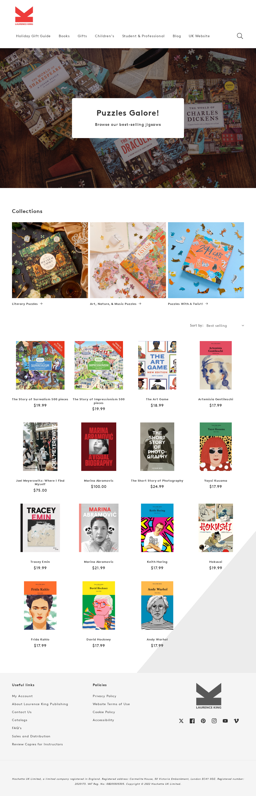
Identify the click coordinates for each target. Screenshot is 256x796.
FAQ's (17, 728)
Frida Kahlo (40, 639)
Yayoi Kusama (215, 480)
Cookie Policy (104, 712)
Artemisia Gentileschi (215, 399)
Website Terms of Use (111, 704)
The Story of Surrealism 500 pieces (40, 399)
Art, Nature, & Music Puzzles (113, 304)
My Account (22, 696)
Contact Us (22, 712)
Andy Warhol (157, 639)
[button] (240, 36)
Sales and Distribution (31, 736)
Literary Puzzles (25, 304)
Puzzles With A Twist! (186, 304)
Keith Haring (157, 562)
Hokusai (215, 562)
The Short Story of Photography (157, 480)
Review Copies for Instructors (37, 744)
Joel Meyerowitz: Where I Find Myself (40, 482)
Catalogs (20, 720)
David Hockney (98, 639)
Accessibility (103, 720)
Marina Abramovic (99, 480)
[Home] (24, 16)
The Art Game (157, 399)
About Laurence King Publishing (40, 704)
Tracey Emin (40, 562)
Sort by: (197, 325)
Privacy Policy (104, 696)
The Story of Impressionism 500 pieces (99, 401)
